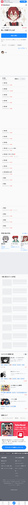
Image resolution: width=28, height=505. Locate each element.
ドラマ (16, 473)
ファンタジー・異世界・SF (20, 465)
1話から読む (14, 35)
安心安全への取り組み (6, 481)
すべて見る (24, 233)
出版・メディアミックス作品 (6, 468)
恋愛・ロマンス (18, 460)
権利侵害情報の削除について (8, 483)
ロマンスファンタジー (19, 463)
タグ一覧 (3, 463)
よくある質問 (23, 481)
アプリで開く (23, 1)
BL (15, 470)
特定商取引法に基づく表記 (15, 481)
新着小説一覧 (3, 460)
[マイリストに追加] (26, 30)
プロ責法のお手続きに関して (19, 483)
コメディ (17, 475)
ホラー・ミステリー (19, 468)
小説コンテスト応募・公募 (6, 465)
